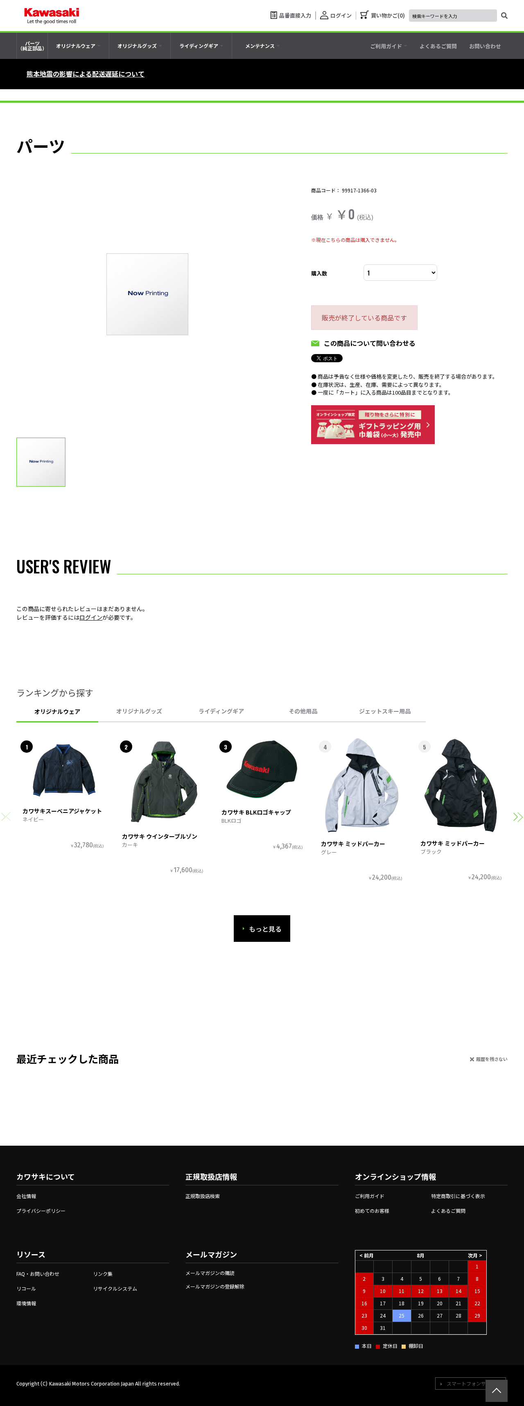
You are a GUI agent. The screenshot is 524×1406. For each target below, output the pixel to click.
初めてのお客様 (372, 1210)
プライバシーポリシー (41, 1210)
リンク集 (103, 1273)
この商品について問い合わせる (370, 343)
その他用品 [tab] (303, 711)
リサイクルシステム (115, 1288)
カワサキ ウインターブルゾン (159, 836)
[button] (518, 817)
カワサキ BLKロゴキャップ (256, 812)
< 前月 (366, 1255)
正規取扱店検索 (202, 1195)
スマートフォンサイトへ (474, 1383)
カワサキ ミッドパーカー (353, 844)
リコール (26, 1288)
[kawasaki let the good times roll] (51, 15)
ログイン (90, 617)
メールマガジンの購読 (210, 1272)
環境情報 (26, 1303)
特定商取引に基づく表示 (458, 1195)
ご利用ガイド (369, 1195)
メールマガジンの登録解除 (214, 1286)
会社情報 (26, 1195)
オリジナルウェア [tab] (57, 711)
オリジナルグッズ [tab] (139, 711)
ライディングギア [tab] (221, 711)
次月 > (475, 1255)
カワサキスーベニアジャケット (62, 811)
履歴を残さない (492, 1059)
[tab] (78, 46)
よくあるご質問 (448, 1210)
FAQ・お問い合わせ (37, 1273)
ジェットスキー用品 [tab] (385, 711)
